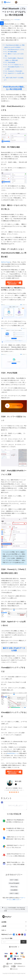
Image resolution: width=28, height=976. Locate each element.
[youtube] (19, 934)
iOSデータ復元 (14, 880)
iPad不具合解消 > (12, 907)
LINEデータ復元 (14, 893)
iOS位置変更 (14, 890)
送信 (23, 941)
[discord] (25, 935)
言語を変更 (14, 947)
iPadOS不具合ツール (12, 753)
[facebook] (14, 934)
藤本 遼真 (18, 781)
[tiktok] (22, 934)
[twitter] (17, 935)
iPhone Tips (14, 886)
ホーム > (6, 907)
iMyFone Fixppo (5, 262)
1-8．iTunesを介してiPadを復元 (13, 71)
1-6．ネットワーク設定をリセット (14, 64)
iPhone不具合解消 (14, 883)
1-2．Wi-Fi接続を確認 (11, 51)
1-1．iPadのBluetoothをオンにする (14, 49)
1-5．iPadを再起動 (10, 62)
